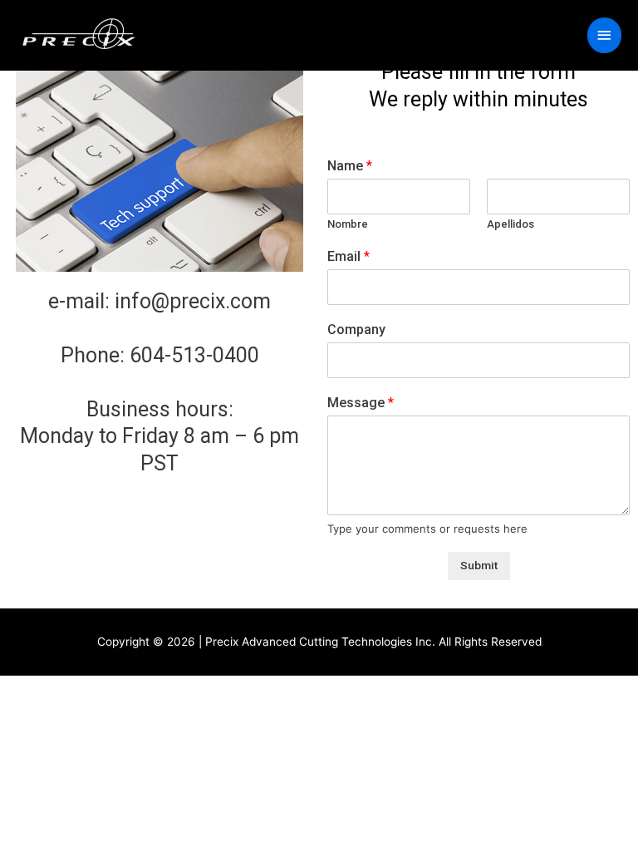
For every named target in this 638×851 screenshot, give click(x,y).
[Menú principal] (604, 35)
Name (349, 166)
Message (360, 403)
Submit (479, 565)
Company (356, 329)
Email (348, 256)
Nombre (347, 224)
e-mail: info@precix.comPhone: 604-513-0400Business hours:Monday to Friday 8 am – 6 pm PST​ (159, 382)
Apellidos (510, 224)
